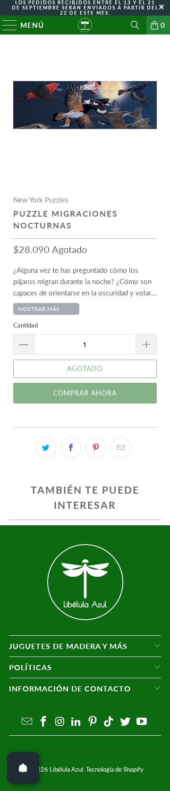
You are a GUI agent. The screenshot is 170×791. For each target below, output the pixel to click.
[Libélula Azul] (85, 25)
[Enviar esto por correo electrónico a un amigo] (120, 447)
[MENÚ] (5, 25)
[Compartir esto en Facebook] (70, 447)
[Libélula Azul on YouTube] (142, 722)
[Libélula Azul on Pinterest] (93, 722)
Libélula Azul (66, 769)
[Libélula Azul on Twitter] (126, 722)
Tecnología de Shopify (115, 769)
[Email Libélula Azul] (27, 722)
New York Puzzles (40, 199)
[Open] (23, 768)
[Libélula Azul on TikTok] (109, 722)
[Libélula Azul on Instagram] (60, 722)
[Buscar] (135, 25)
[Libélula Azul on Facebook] (43, 722)
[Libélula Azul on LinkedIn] (76, 722)
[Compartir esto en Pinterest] (95, 447)
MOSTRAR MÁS (39, 308)
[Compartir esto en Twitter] (45, 447)
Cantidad (25, 325)
